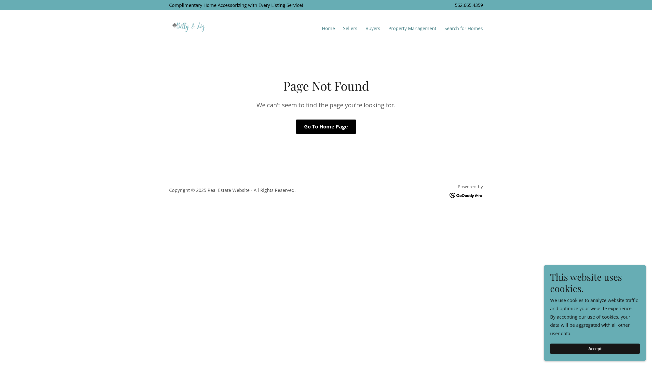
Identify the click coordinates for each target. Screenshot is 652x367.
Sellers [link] (350, 28)
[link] (189, 27)
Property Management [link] (412, 28)
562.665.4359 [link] (469, 5)
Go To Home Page (326, 126)
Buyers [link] (372, 28)
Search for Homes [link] (463, 28)
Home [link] (328, 28)
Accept (595, 348)
